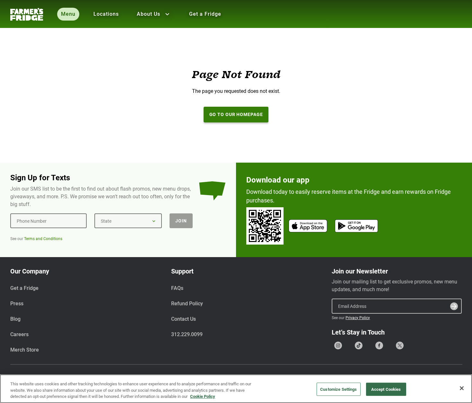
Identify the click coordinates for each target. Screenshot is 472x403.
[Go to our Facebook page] (379, 345)
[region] (236, 388)
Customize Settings (338, 389)
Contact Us (183, 319)
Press (16, 303)
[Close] (462, 388)
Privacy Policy (357, 318)
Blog (15, 319)
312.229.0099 (187, 334)
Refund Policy (187, 303)
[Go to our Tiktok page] (358, 345)
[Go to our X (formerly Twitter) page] (399, 345)
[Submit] (454, 306)
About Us (148, 14)
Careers (19, 334)
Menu (68, 14)
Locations (106, 14)
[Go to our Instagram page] (338, 345)
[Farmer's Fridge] (26, 14)
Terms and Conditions (43, 239)
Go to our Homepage (236, 114)
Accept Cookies (386, 389)
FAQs (177, 288)
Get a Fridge (205, 14)
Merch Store (24, 350)
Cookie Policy (202, 396)
